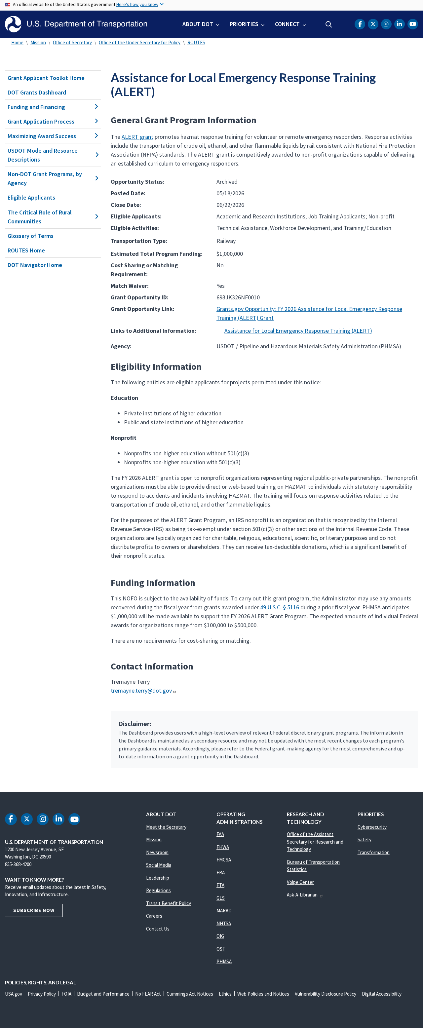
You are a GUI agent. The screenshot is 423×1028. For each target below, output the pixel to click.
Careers (154, 916)
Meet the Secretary (166, 827)
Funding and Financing (36, 107)
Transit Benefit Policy (168, 903)
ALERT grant (137, 136)
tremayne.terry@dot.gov (141, 690)
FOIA (66, 994)
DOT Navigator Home (35, 265)
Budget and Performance (103, 994)
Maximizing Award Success (42, 136)
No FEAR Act (148, 994)
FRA (220, 872)
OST (220, 949)
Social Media (158, 865)
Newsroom (157, 852)
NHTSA (223, 923)
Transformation (374, 852)
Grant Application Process (41, 121)
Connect (287, 24)
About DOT (197, 24)
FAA (220, 834)
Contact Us (158, 929)
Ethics (225, 994)
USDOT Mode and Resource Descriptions (43, 155)
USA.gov (13, 994)
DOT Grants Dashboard (37, 92)
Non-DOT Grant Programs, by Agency (45, 178)
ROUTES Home (26, 250)
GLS (220, 898)
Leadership (157, 878)
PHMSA (224, 961)
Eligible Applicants (31, 197)
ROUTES (196, 42)
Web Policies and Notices (263, 994)
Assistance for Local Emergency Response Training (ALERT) (298, 330)
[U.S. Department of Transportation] (76, 24)
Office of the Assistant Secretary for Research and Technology (315, 841)
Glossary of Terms (31, 236)
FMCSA (223, 860)
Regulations (158, 890)
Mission (38, 42)
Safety (364, 839)
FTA (220, 885)
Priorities (244, 24)
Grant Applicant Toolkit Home (46, 78)
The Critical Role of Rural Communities (40, 217)
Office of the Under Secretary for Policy (139, 42)
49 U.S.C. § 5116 (279, 607)
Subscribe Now (34, 910)
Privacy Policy (42, 994)
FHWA (222, 847)
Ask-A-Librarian (302, 895)
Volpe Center (300, 882)
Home (17, 42)
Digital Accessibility (382, 994)
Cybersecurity (372, 827)
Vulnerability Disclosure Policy (325, 994)
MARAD (224, 910)
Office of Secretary (72, 42)
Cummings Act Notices (190, 994)
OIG (220, 936)
